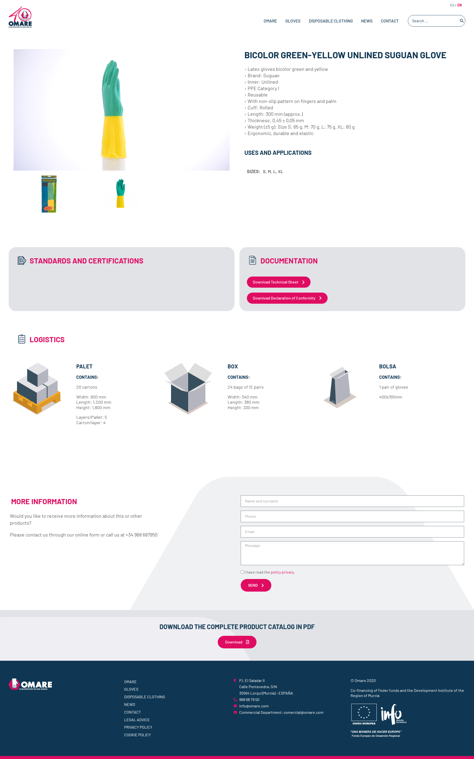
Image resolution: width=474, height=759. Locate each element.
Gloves (292, 20)
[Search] (462, 21)
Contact (390, 20)
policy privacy (282, 572)
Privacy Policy (138, 727)
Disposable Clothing (331, 20)
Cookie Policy (137, 734)
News (367, 20)
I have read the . (270, 572)
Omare (270, 20)
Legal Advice (137, 719)
